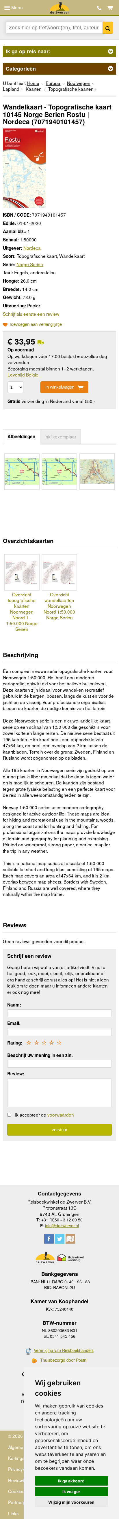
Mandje (110, 8)
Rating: (14, 1043)
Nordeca (32, 248)
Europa (53, 83)
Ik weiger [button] (71, 1491)
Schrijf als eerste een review (31, 314)
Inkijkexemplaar (60, 436)
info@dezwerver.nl (62, 1225)
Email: (14, 1023)
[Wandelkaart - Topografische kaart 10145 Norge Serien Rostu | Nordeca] (24, 167)
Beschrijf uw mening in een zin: (40, 1055)
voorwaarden (60, 1114)
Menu (16, 7)
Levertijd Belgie (23, 374)
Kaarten (34, 89)
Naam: (14, 1005)
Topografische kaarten (71, 89)
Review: (15, 1073)
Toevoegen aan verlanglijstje (35, 324)
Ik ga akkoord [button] (71, 1480)
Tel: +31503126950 (99, 8)
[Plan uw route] (70, 1239)
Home (33, 83)
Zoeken (108, 28)
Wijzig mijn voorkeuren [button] (71, 1502)
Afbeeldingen (21, 436)
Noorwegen (78, 83)
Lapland (11, 89)
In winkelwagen (59, 387)
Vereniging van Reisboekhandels (64, 1350)
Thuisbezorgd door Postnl (63, 1360)
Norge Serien (29, 264)
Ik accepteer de (44, 1114)
